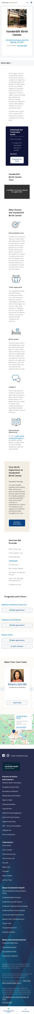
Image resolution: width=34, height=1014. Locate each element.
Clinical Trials (6, 923)
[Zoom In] (31, 716)
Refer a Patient (7, 876)
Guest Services (7, 809)
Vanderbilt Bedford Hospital (11, 897)
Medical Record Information (11, 796)
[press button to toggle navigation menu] (31, 3)
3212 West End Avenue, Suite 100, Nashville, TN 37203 (17, 41)
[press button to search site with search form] (27, 3)
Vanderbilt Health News (10, 943)
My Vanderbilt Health (9, 952)
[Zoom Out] (31, 719)
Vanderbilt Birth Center (21, 717)
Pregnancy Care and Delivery (11, 620)
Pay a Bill (5, 863)
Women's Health (7, 635)
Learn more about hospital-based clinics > (16, 982)
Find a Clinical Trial (8, 858)
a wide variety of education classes (16, 437)
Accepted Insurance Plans (10, 787)
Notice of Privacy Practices (11, 817)
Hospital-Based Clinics (9, 928)
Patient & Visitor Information (11, 783)
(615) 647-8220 (22, 46)
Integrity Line (6, 830)
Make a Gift (6, 867)
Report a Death (7, 800)
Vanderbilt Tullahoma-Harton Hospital (15, 906)
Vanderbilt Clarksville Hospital (12, 902)
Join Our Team (7, 880)
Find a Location (7, 850)
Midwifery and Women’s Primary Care (14, 605)
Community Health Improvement (13, 915)
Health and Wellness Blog (19, 756)
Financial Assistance (8, 804)
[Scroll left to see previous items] (3, 688)
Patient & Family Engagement (12, 813)
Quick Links (5, 63)
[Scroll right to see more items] (31, 688)
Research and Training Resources (13, 919)
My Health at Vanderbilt (10, 791)
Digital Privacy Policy (9, 822)
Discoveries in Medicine (10, 956)
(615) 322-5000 (7, 1002)
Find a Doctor (6, 845)
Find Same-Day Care (8, 854)
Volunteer (5, 871)
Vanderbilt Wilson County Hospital (13, 910)
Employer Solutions (8, 932)
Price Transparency (8, 834)
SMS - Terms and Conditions (11, 826)
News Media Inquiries (9, 947)
